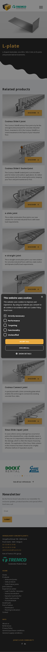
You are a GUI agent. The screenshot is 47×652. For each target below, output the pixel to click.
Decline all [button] (24, 348)
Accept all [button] (24, 341)
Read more (8, 310)
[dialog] (23, 326)
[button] (23, 353)
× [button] (42, 297)
